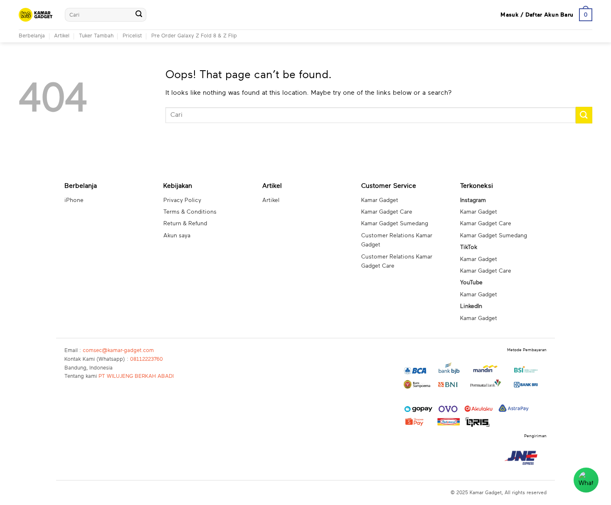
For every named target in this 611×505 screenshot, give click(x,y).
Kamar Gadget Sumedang (394, 224)
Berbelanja (32, 36)
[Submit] (139, 15)
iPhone (74, 200)
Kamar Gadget (379, 200)
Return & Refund (185, 224)
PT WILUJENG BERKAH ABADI (136, 376)
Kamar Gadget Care (386, 212)
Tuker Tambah (96, 36)
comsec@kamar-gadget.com (118, 350)
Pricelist (132, 36)
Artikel (61, 36)
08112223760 (146, 359)
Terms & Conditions (190, 212)
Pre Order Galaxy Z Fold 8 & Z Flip (194, 36)
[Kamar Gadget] (35, 15)
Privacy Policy (182, 200)
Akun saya (176, 236)
